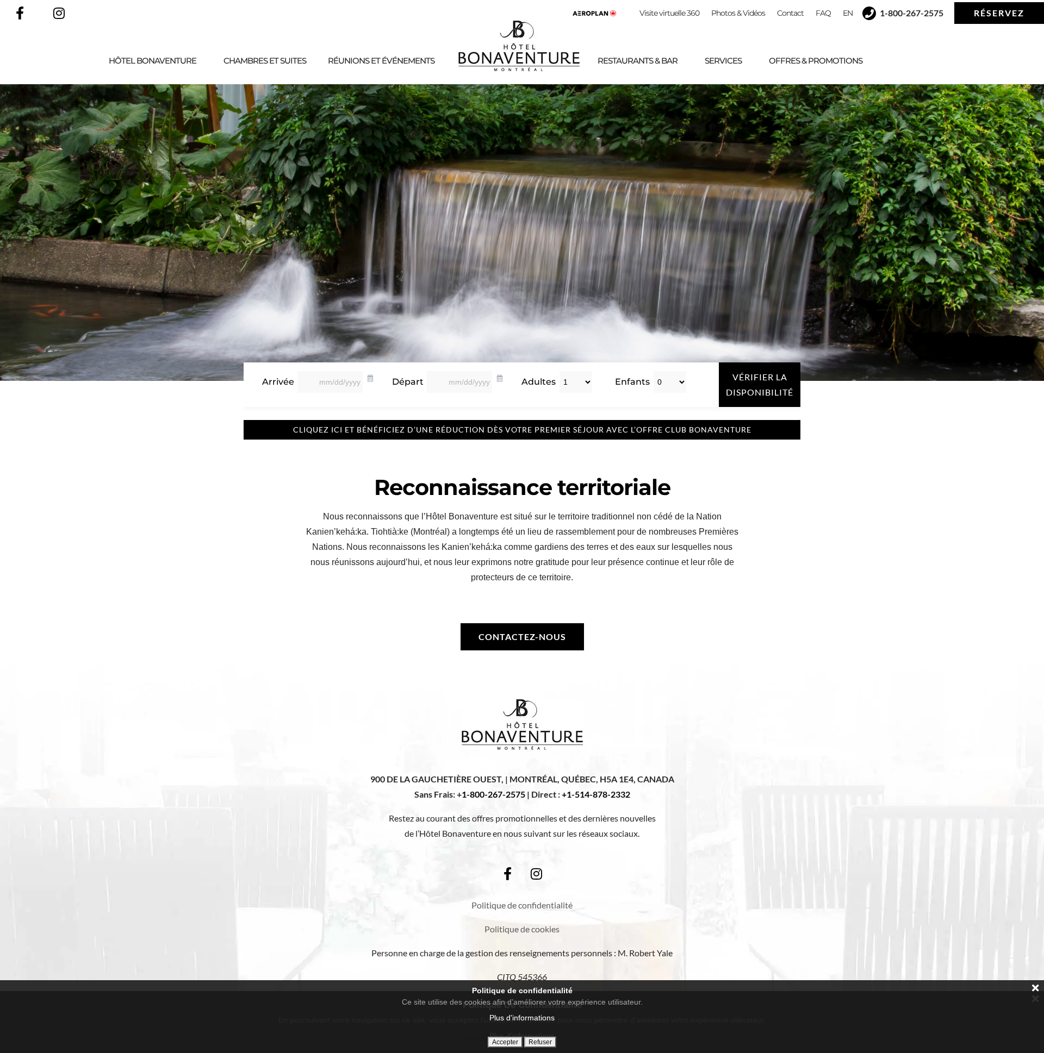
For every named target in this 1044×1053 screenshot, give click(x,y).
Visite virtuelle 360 (669, 13)
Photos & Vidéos (738, 13)
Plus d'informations (522, 1017)
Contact (790, 13)
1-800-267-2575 (493, 794)
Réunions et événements (381, 60)
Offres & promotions (815, 60)
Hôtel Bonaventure (152, 60)
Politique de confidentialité (522, 905)
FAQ (823, 13)
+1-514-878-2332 (596, 794)
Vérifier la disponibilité (759, 384)
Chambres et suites (264, 60)
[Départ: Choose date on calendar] (499, 376)
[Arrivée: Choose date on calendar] (370, 376)
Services (723, 60)
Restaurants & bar (638, 60)
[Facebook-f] (20, 13)
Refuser (540, 1042)
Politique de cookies (522, 929)
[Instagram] (59, 13)
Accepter (505, 1042)
